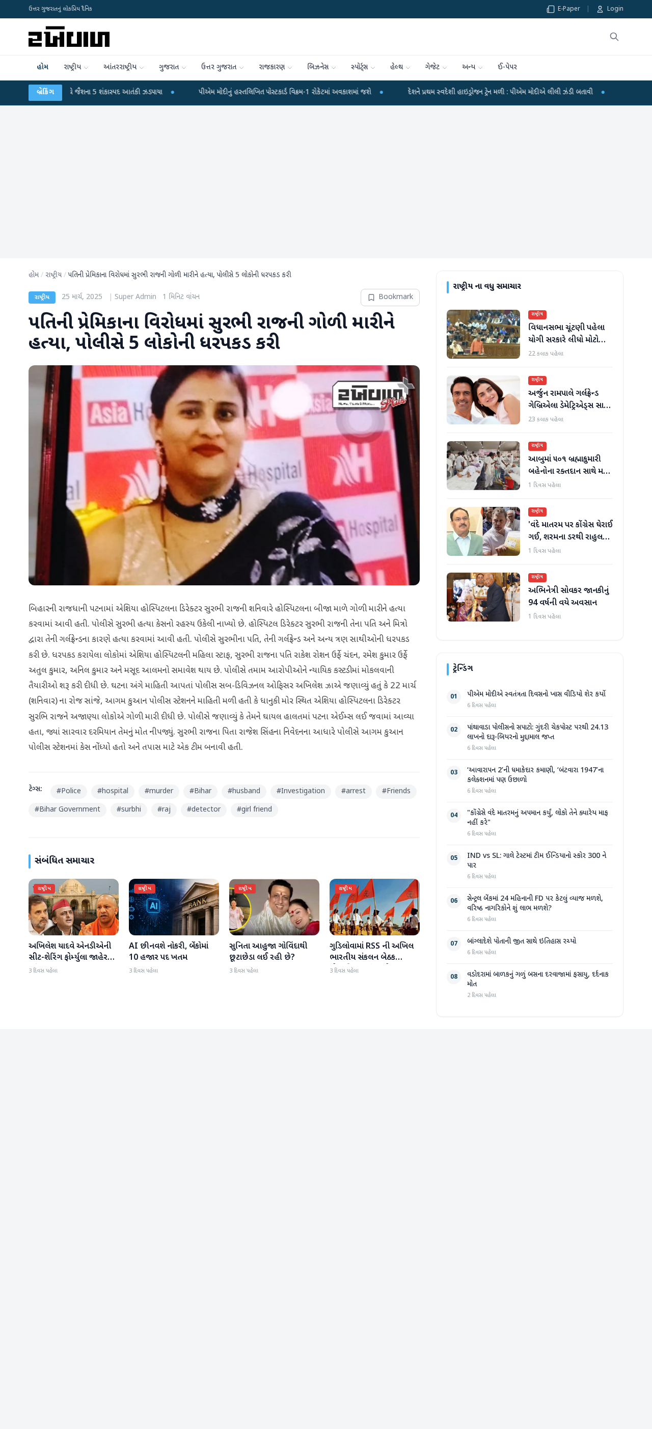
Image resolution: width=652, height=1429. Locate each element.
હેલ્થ (396, 67)
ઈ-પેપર (507, 67)
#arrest (353, 791)
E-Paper (569, 9)
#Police (69, 791)
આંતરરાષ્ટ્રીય (120, 67)
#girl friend (254, 810)
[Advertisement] (326, 182)
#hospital (112, 791)
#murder (159, 791)
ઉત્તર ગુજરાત (218, 67)
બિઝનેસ (318, 67)
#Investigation (301, 791)
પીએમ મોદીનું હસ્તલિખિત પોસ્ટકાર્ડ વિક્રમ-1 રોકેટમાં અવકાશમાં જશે (204, 92)
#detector (204, 810)
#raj (164, 810)
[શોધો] (614, 37)
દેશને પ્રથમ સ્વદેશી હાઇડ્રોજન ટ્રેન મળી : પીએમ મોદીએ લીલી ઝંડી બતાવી (419, 92)
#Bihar (200, 791)
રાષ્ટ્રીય (72, 67)
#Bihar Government (67, 810)
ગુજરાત (169, 67)
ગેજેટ (432, 67)
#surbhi (129, 810)
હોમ (42, 67)
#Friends (396, 791)
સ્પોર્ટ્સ (359, 67)
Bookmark (395, 297)
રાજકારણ (272, 67)
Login (615, 9)
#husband (244, 791)
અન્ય (468, 67)
